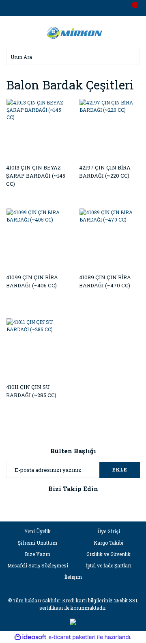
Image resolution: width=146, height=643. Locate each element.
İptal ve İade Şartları (108, 565)
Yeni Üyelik (37, 531)
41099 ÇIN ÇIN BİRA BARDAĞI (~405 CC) (32, 281)
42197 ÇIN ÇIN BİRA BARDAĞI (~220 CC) (105, 171)
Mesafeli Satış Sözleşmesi (37, 565)
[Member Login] (73, 8)
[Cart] (132, 8)
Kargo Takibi (108, 542)
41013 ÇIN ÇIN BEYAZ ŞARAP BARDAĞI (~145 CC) (35, 175)
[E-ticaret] (72, 637)
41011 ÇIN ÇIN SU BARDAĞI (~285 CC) (31, 391)
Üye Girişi (108, 531)
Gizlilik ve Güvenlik (108, 554)
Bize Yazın (37, 554)
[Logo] (73, 31)
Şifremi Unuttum (37, 542)
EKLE (119, 469)
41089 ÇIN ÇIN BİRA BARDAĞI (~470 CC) (105, 281)
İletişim (73, 576)
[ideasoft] (30, 637)
